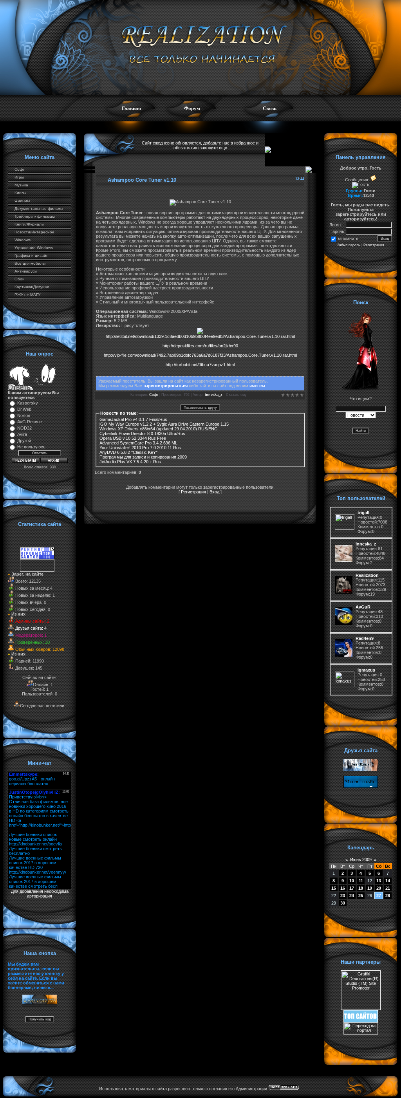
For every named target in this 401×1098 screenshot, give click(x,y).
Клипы (20, 193)
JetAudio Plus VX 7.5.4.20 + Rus (130, 461)
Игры (19, 177)
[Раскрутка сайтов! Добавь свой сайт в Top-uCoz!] (360, 1021)
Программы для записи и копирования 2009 (143, 457)
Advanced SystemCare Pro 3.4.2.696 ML (138, 443)
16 (342, 888)
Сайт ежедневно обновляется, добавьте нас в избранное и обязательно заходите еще (200, 145)
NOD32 (24, 428)
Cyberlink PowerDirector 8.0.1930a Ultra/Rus (142, 433)
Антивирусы (25, 271)
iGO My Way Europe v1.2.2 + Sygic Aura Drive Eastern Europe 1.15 (164, 424)
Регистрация (193, 491)
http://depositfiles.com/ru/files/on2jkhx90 (200, 345)
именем (257, 385)
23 (342, 895)
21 (387, 888)
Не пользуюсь (31, 446)
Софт (19, 169)
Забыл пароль (348, 245)
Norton (23, 415)
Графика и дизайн (31, 255)
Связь (269, 108)
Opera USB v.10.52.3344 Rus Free (132, 438)
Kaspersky (27, 403)
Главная (131, 108)
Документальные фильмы (38, 208)
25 (360, 895)
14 (387, 880)
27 (378, 895)
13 (378, 880)
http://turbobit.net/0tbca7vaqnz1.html (200, 364)
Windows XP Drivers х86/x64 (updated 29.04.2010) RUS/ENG (158, 428)
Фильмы (22, 201)
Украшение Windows (33, 248)
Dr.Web (24, 409)
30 (342, 903)
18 (360, 888)
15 (333, 888)
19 (369, 888)
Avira (22, 434)
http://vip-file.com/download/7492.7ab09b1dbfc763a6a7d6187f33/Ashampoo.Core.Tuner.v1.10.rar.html (200, 355)
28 (387, 895)
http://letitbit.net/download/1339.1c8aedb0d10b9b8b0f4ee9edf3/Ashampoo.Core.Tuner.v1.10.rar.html (200, 336)
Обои (19, 279)
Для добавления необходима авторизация (40, 893)
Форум (192, 108)
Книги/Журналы (29, 224)
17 (351, 888)
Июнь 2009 (361, 859)
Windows (22, 240)
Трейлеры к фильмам (34, 216)
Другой (24, 440)
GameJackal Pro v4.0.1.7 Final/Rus (133, 419)
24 (351, 895)
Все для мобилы (29, 263)
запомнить (347, 238)
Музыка (21, 185)
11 (361, 880)
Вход (214, 491)
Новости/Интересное (34, 232)
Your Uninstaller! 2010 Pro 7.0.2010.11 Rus (140, 447)
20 (378, 888)
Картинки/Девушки (31, 287)
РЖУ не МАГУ (27, 295)
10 (351, 880)
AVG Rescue (29, 421)
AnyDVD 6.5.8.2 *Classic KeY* (128, 452)
